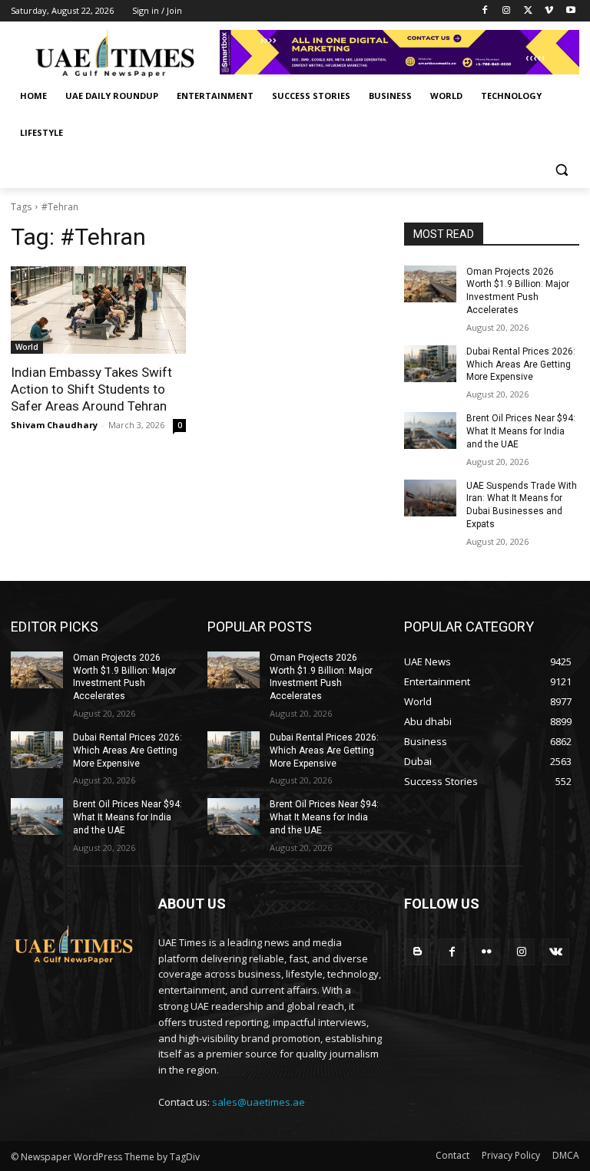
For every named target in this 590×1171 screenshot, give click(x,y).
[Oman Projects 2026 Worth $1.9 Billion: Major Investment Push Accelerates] (430, 284)
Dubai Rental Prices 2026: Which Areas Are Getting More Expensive (520, 364)
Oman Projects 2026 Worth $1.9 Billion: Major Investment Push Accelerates (124, 676)
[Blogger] (417, 951)
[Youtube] (570, 11)
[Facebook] (485, 11)
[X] (528, 11)
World (26, 346)
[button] (561, 170)
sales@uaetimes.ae (258, 1102)
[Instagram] (506, 11)
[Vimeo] (549, 11)
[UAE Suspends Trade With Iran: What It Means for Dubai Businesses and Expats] (430, 498)
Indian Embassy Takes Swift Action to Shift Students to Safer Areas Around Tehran (91, 389)
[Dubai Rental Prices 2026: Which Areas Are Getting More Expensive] (430, 363)
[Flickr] (486, 951)
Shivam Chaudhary (54, 424)
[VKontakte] (555, 951)
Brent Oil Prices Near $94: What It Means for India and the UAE (520, 431)
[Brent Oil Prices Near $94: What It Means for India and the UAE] (430, 430)
